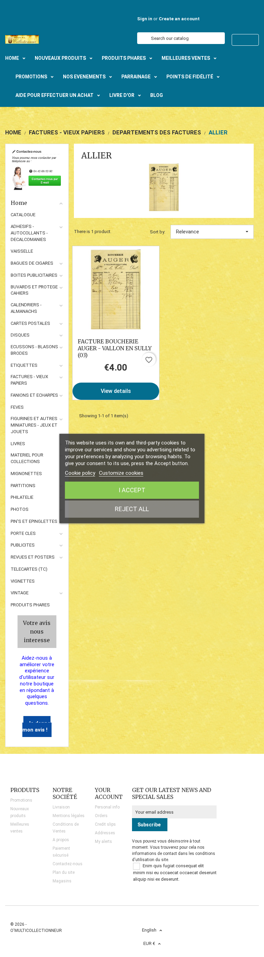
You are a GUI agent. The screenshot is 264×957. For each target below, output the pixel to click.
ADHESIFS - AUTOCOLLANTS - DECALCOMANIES (29, 233)
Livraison (61, 807)
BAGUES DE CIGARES (32, 263)
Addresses (105, 832)
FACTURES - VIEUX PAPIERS (29, 380)
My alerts (103, 841)
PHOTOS (20, 509)
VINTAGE (20, 592)
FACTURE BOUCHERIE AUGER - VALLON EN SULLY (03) (115, 348)
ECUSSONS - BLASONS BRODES (34, 350)
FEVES (17, 407)
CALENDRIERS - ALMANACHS (26, 308)
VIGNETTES (23, 581)
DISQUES (20, 335)
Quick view (115, 289)
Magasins (62, 881)
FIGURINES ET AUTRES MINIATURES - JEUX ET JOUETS (34, 425)
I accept (132, 490)
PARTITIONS (23, 485)
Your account (109, 793)
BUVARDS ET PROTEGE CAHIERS (34, 290)
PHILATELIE (22, 497)
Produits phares (30, 604)
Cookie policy (80, 473)
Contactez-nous (67, 863)
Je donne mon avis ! (36, 726)
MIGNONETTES (26, 473)
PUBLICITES (23, 545)
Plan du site (64, 872)
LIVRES (18, 443)
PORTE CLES (23, 533)
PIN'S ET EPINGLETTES (34, 521)
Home (19, 202)
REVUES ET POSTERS (33, 557)
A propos (61, 839)
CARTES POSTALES (30, 323)
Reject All (132, 509)
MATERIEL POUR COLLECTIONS (27, 458)
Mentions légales (69, 815)
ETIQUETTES (24, 365)
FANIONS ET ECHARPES (34, 395)
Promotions (21, 800)
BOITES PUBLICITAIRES (34, 275)
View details (116, 391)
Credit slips (105, 824)
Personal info (107, 807)
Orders (101, 815)
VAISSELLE (22, 251)
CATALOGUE (23, 214)
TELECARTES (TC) (29, 569)
